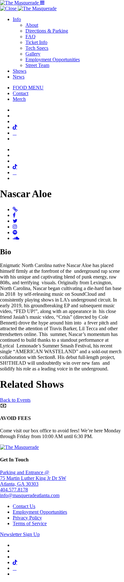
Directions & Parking (46, 31)
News (18, 76)
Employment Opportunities (52, 59)
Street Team (37, 65)
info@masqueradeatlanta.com (29, 495)
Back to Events (15, 400)
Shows (19, 71)
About (31, 25)
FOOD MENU (28, 87)
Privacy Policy (27, 517)
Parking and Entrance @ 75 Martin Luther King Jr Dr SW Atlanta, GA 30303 (33, 478)
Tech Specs (36, 48)
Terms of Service (30, 523)
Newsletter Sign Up (20, 534)
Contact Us (24, 506)
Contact (20, 93)
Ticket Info (36, 42)
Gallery (32, 53)
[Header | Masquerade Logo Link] (20, 2)
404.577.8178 (14, 489)
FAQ (30, 36)
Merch (19, 99)
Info (17, 19)
